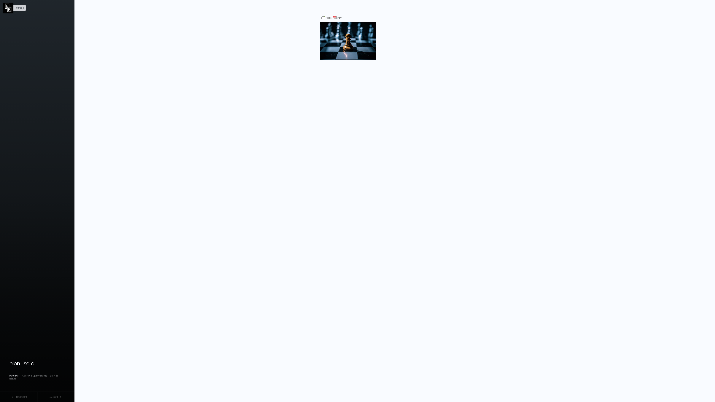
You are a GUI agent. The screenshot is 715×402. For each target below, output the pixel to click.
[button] (19, 8)
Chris (15, 375)
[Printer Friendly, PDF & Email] (331, 17)
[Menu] (8, 8)
